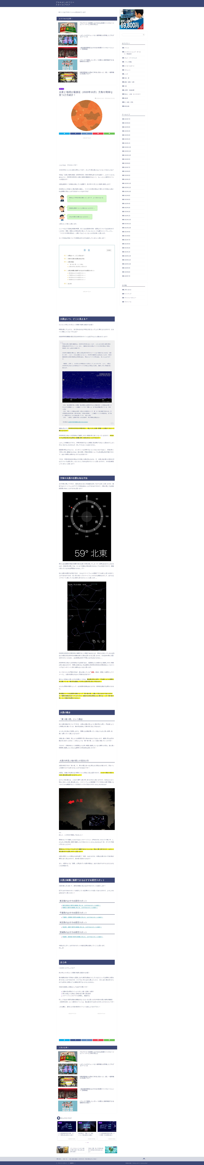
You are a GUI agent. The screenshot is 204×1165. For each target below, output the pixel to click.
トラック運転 (128, 62)
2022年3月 (127, 207)
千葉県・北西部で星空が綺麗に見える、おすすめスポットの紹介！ (83, 917)
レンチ (126, 74)
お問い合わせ (127, 289)
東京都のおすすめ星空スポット (77, 273)
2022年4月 (127, 203)
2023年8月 (127, 163)
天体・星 (61, 88)
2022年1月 (127, 215)
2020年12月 (127, 256)
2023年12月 (127, 147)
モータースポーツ (129, 66)
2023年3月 (127, 175)
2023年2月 (127, 179)
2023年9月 (127, 159)
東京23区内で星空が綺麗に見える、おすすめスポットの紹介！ (82, 905)
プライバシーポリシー (130, 297)
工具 (125, 86)
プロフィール (127, 301)
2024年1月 (127, 143)
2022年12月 (127, 183)
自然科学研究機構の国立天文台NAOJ (78, 422)
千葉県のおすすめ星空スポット (77, 275)
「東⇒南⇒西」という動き (76, 264)
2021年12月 (127, 219)
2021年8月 (127, 235)
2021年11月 (127, 223)
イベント (126, 47)
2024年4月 (127, 131)
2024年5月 (127, 127)
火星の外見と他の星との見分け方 (78, 266)
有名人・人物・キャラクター (132, 94)
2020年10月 (127, 264)
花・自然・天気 (128, 102)
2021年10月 (127, 227)
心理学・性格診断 (129, 90)
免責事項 (72, 1163)
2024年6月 (127, 123)
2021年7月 (127, 239)
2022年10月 (127, 191)
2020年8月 (127, 272)
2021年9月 (127, 231)
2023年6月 (127, 171)
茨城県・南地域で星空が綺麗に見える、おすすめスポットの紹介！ (83, 936)
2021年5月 (127, 243)
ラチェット (127, 70)
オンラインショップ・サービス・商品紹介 (132, 53)
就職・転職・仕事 (129, 82)
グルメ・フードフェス (130, 58)
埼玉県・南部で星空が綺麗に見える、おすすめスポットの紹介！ (82, 927)
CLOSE (109, 250)
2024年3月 (127, 135)
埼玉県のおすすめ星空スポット (77, 277)
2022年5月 (127, 199)
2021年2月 (127, 248)
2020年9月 (127, 268)
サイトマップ (127, 293)
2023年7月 (127, 167)
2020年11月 (127, 260)
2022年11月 (127, 187)
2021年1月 (127, 252)
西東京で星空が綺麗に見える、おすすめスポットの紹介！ (80, 907)
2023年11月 (127, 151)
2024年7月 (127, 119)
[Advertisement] (87, 150)
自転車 (126, 98)
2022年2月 (127, 211)
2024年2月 (127, 139)
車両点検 (126, 106)
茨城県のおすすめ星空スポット (77, 279)
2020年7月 (127, 276)
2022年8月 (127, 195)
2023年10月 (127, 155)
